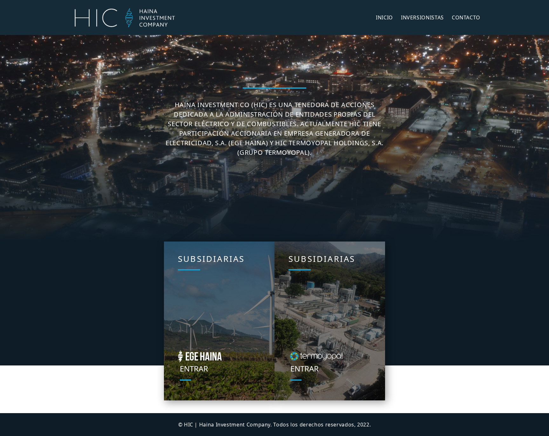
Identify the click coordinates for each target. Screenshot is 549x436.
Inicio (384, 17)
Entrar (194, 368)
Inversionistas (422, 17)
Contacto (466, 17)
